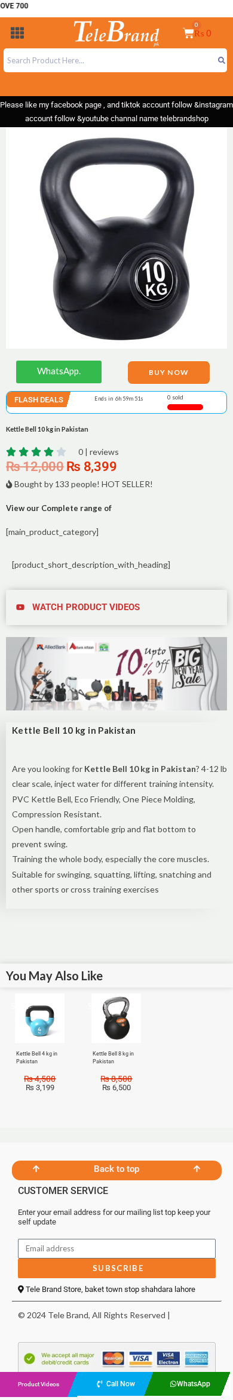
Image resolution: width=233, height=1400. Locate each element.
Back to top (116, 1169)
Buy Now (169, 372)
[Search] (221, 60)
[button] (17, 35)
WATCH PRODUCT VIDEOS (86, 607)
